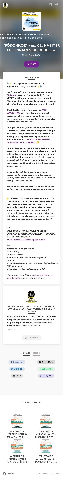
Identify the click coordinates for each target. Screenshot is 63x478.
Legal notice (55, 474)
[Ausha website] (54, 4)
